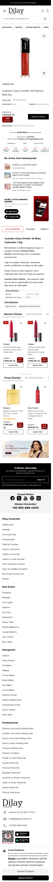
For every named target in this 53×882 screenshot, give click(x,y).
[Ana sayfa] (21, 11)
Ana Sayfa (7, 27)
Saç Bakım (7, 685)
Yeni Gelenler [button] (34, 314)
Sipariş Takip (8, 622)
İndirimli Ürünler (9, 695)
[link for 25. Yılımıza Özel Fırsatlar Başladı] (25, 2)
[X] (19, 498)
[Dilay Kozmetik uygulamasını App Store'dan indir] (22, 834)
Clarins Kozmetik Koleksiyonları (16, 738)
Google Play (14, 217)
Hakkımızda (7, 524)
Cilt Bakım (7, 665)
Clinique (6, 344)
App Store (13, 211)
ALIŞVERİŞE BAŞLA (18, 168)
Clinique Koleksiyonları (12, 748)
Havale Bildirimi (9, 632)
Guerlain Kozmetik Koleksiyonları (17, 733)
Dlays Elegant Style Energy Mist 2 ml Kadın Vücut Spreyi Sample (28, 185)
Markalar (6, 529)
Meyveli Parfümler (11, 768)
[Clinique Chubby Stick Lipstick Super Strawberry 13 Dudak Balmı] (38, 331)
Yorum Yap (6, 100)
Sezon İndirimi (9, 710)
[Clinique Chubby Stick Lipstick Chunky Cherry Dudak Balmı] (13, 331)
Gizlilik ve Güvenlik (10, 554)
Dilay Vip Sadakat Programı (15, 569)
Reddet (11, 858)
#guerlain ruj (11, 306)
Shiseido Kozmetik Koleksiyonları (17, 728)
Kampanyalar (8, 539)
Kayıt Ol (41, 479)
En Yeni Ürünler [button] (34, 378)
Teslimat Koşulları (10, 544)
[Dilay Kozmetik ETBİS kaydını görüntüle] (8, 837)
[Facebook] (12, 498)
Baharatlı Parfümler (11, 773)
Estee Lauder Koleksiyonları (15, 743)
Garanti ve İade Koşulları (13, 559)
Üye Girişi (6, 612)
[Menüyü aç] (4, 11)
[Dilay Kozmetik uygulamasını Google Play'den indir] (22, 840)
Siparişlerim (7, 617)
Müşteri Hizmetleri (11, 549)
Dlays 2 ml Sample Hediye (21, 190)
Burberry (6, 408)
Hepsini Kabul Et (25, 878)
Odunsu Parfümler (11, 792)
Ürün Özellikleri (12, 229)
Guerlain (30, 137)
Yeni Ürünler (8, 637)
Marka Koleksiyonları (11, 700)
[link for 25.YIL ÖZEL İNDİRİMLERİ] (25, 449)
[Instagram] (32, 498)
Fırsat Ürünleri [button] (12, 378)
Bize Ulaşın (7, 642)
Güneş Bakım (8, 675)
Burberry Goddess (10, 753)
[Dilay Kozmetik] (25, 803)
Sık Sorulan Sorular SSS (13, 574)
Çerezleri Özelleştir (25, 871)
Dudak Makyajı (33, 27)
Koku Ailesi (7, 714)
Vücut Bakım (8, 690)
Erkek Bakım (8, 680)
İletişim (5, 579)
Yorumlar (30, 229)
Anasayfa (6, 592)
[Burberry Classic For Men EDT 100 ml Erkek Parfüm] (13, 395)
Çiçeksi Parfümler (10, 763)
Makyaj (18, 27)
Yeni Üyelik (7, 602)
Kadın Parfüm (8, 660)
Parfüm (5, 655)
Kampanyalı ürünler (11, 705)
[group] (25, 54)
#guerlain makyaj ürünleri (29, 306)
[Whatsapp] (38, 498)
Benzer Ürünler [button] (13, 314)
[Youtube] (25, 498)
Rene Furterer (33, 408)
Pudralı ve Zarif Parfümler (14, 758)
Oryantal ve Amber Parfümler (16, 777)
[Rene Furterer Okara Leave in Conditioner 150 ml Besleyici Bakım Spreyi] (38, 395)
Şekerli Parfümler (10, 787)
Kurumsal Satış (9, 534)
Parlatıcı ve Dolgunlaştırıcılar (30, 139)
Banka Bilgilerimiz (10, 627)
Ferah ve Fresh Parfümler (14, 782)
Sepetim (6, 607)
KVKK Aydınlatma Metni (13, 564)
